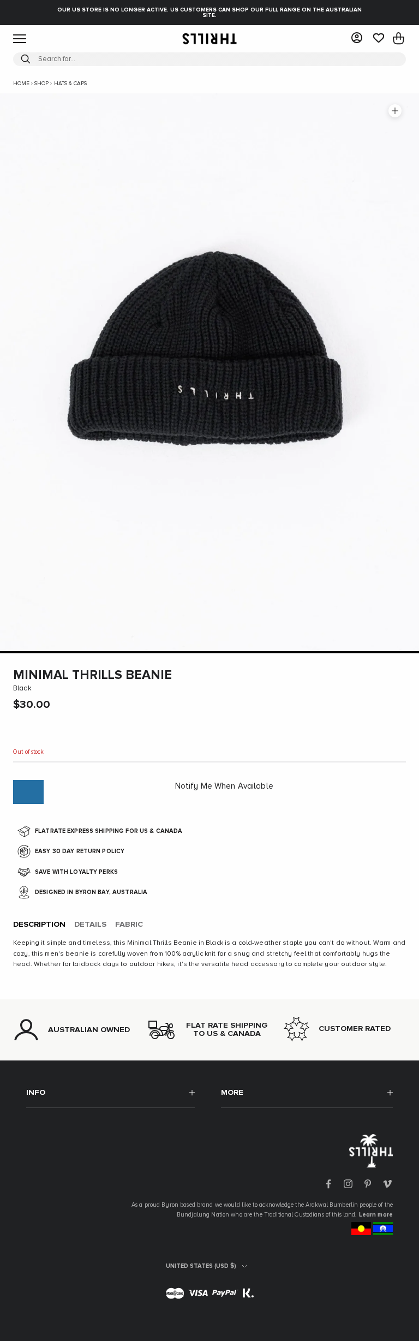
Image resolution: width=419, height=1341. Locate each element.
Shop (41, 83)
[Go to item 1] (209, 652)
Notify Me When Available (224, 786)
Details (90, 924)
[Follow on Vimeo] (387, 1183)
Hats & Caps (70, 83)
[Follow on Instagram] (348, 1183)
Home (21, 83)
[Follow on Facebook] (328, 1183)
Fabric (129, 924)
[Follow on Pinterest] (367, 1183)
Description (39, 924)
